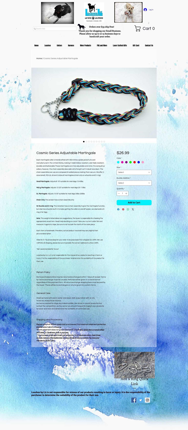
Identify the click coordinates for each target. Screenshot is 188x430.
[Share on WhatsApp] (128, 209)
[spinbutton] (122, 193)
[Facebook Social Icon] (133, 400)
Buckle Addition (124, 178)
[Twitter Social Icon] (140, 400)
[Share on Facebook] (118, 209)
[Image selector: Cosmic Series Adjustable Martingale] (83, 141)
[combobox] (134, 172)
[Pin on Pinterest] (123, 209)
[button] (146, 28)
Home (39, 58)
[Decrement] (118, 193)
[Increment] (126, 193)
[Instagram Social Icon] (147, 400)
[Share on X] (132, 209)
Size (119, 167)
